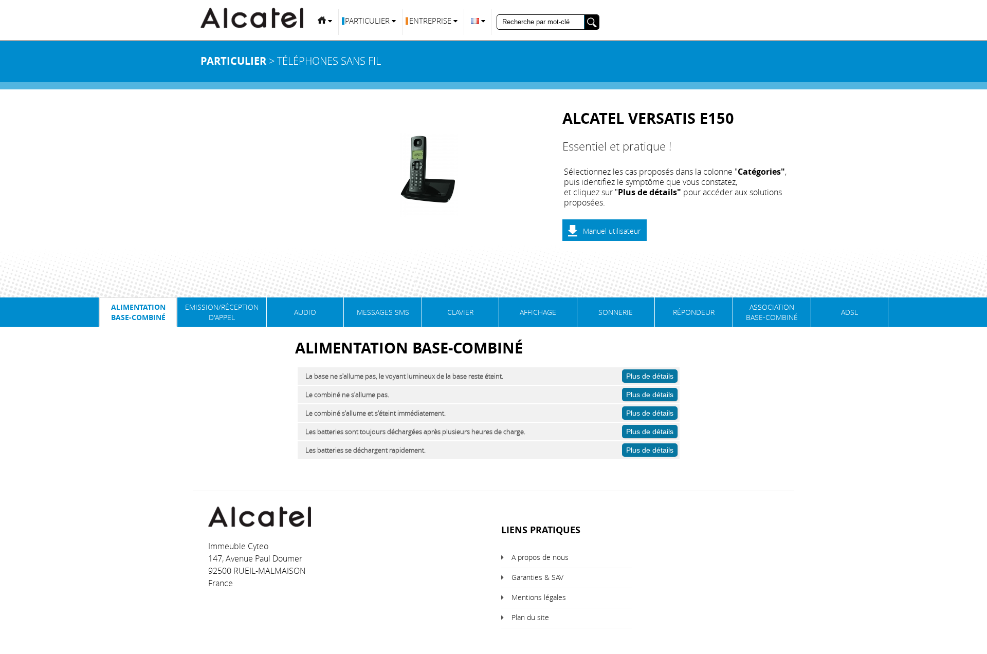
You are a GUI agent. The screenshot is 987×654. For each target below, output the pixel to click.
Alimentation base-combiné (138, 312)
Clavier (460, 312)
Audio (305, 312)
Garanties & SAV (537, 577)
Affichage (538, 312)
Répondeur (694, 312)
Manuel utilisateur (612, 231)
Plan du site (530, 617)
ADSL (849, 312)
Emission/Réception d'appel (222, 312)
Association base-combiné (772, 312)
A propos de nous (540, 557)
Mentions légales (538, 597)
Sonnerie (615, 312)
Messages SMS (383, 312)
